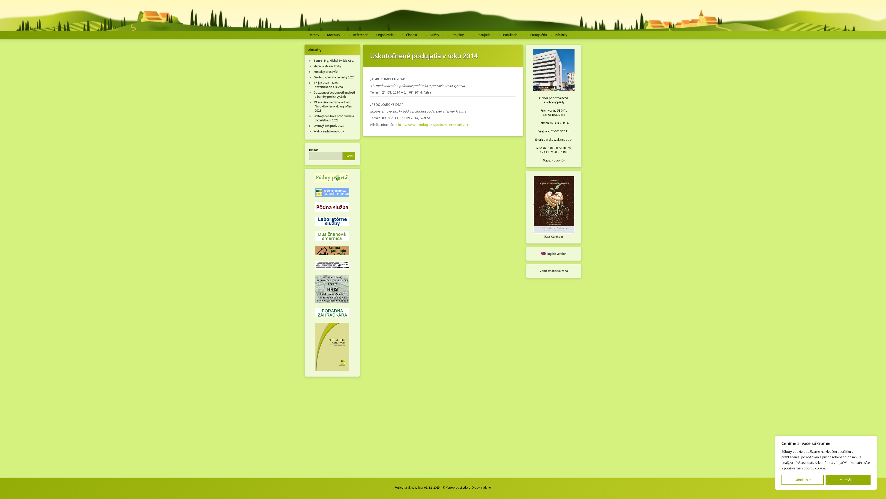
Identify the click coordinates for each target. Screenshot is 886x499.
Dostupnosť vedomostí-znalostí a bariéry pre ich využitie (334, 95)
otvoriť (558, 160)
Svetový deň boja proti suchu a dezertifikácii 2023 (334, 118)
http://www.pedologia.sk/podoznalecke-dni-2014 (434, 124)
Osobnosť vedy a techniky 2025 (334, 77)
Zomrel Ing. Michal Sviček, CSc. (334, 61)
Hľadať (313, 150)
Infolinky (561, 35)
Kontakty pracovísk (326, 72)
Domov (313, 35)
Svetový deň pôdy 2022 (329, 126)
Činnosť (411, 35)
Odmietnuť (803, 480)
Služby (434, 35)
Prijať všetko (848, 480)
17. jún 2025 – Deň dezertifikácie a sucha (328, 85)
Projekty (458, 35)
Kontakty (333, 35)
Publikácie (510, 35)
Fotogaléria (538, 35)
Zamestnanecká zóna (554, 271)
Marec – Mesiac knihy (327, 66)
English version (556, 254)
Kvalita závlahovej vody (329, 131)
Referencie (360, 35)
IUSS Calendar (553, 237)
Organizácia (385, 35)
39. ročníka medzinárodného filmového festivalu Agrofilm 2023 (333, 106)
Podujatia (483, 35)
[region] (826, 463)
